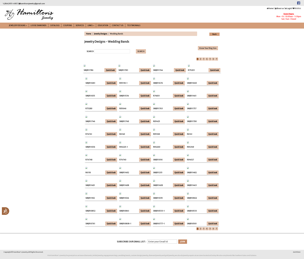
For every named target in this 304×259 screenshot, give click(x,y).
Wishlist (297, 8)
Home (270, 8)
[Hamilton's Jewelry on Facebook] (298, 3)
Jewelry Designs (100, 34)
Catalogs (54, 25)
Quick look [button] (110, 70)
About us (280, 8)
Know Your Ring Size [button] (207, 48)
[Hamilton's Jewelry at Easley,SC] (76, 14)
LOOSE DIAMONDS (38, 25)
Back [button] (214, 34)
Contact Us (117, 25)
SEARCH (90, 51)
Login (289, 8)
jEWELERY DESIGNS (17, 25)
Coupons (67, 25)
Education (103, 25)
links (90, 25)
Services (80, 25)
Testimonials (133, 25)
